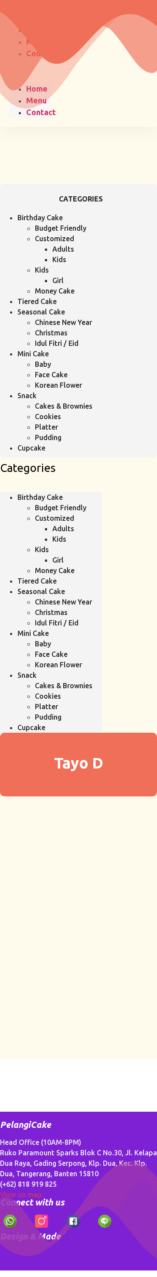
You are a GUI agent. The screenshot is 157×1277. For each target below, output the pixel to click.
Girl (58, 280)
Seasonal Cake (41, 312)
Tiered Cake (37, 301)
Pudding (48, 437)
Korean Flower (58, 385)
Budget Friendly (60, 228)
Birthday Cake (40, 218)
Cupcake (31, 448)
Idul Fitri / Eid (56, 343)
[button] (51, 486)
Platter (46, 427)
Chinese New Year (63, 322)
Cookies (48, 416)
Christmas (51, 333)
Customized (54, 238)
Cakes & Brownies (63, 406)
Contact (41, 112)
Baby (43, 364)
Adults (63, 249)
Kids (59, 259)
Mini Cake (33, 354)
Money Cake (55, 291)
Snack (27, 395)
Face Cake (51, 375)
